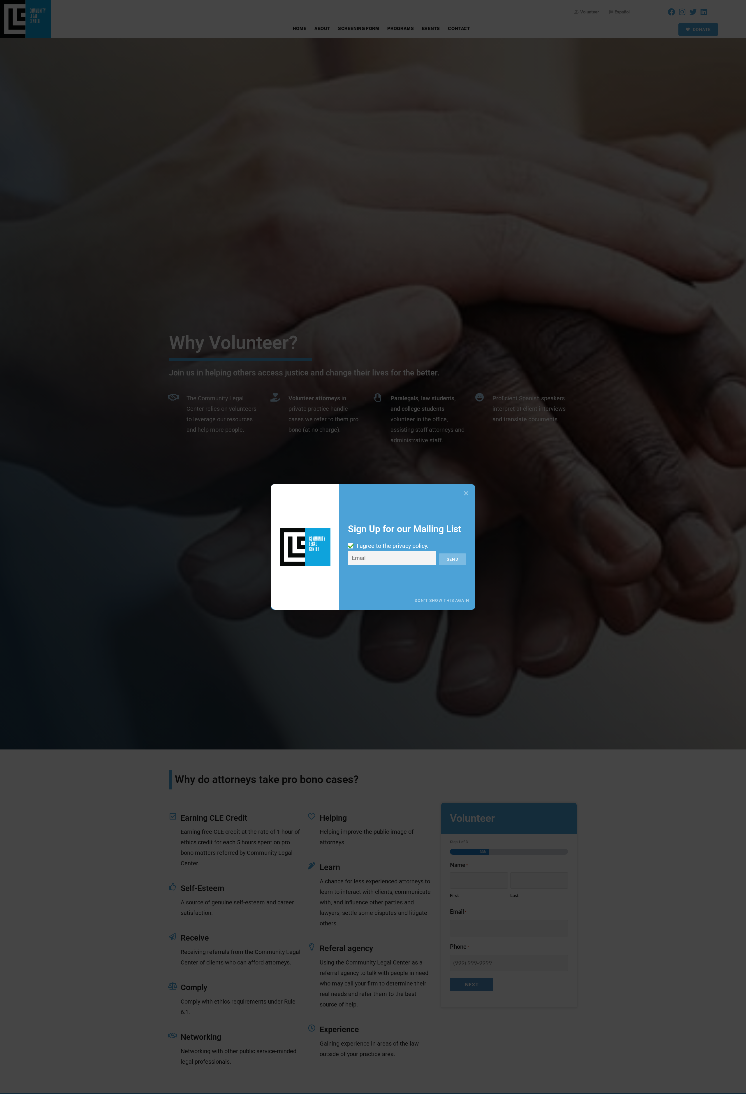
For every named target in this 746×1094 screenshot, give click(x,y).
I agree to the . (392, 545)
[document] (373, 547)
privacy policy (410, 545)
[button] (466, 493)
